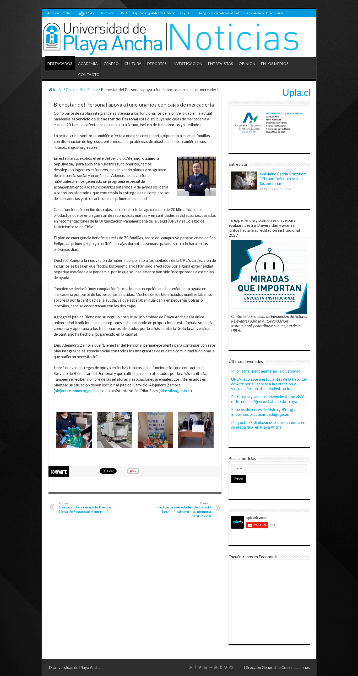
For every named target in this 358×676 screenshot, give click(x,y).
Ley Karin (186, 13)
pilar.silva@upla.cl (175, 390)
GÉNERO (111, 63)
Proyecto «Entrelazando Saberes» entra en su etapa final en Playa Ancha (268, 424)
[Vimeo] (225, 667)
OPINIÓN (247, 63)
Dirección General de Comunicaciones (277, 667)
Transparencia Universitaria (263, 13)
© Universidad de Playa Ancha (74, 667)
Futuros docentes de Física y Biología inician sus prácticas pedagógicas (263, 412)
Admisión (107, 13)
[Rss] (191, 667)
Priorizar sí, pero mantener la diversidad (265, 371)
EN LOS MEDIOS (275, 63)
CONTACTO (89, 74)
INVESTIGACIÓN (187, 63)
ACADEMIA (88, 63)
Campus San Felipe (82, 89)
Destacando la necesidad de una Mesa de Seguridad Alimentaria (85, 507)
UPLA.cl (89, 13)
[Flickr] (211, 667)
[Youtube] (216, 667)
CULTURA (133, 63)
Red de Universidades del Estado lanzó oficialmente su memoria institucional (184, 509)
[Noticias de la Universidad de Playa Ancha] (179, 37)
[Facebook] (195, 667)
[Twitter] (200, 667)
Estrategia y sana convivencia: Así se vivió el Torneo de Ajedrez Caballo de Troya (268, 399)
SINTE (124, 13)
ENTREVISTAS (220, 63)
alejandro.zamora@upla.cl (77, 390)
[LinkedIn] (205, 667)
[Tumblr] (220, 667)
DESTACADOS (59, 63)
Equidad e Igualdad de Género (154, 13)
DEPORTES (157, 63)
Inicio (57, 89)
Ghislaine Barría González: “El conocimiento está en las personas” (283, 178)
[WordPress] (231, 667)
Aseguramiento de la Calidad (219, 13)
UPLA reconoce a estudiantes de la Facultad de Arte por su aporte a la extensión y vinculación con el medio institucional (269, 384)
